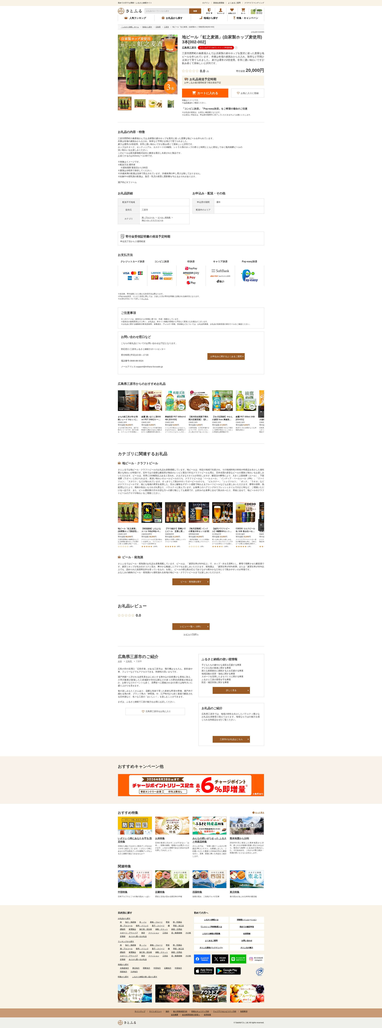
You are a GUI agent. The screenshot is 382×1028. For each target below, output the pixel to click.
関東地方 (146, 968)
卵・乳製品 (177, 922)
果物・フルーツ (156, 922)
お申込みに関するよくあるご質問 (226, 356)
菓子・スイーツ (158, 926)
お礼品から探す (124, 918)
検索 (195, 11)
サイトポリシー (155, 1011)
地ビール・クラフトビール (152, 220)
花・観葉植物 (176, 933)
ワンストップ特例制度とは (211, 927)
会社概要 (174, 1015)
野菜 (168, 922)
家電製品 (132, 929)
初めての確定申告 (247, 927)
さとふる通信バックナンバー (211, 948)
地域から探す (123, 964)
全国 (120, 661)
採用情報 (207, 1015)
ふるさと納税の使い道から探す (144, 977)
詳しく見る (231, 690)
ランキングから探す (126, 941)
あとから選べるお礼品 (138, 936)
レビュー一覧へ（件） (191, 626)
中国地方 (178, 968)
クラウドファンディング (254, 3)
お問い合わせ (246, 941)
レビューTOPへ (191, 634)
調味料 (122, 929)
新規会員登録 (218, 3)
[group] (148, 64)
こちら (145, 299)
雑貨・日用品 (176, 929)
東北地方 (136, 968)
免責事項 (243, 1011)
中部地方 (157, 968)
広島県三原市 (189, 47)
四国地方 (123, 972)
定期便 (122, 936)
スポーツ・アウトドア (129, 933)
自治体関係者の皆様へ (191, 1015)
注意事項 (187, 103)
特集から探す (123, 977)
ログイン (206, 3)
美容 (143, 933)
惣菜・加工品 (178, 926)
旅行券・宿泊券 (145, 929)
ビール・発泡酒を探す (191, 581)
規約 (167, 1011)
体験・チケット (161, 929)
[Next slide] (261, 412)
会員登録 (246, 934)
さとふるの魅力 (247, 948)
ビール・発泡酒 (164, 217)
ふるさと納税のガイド (209, 11)
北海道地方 (124, 968)
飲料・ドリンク (142, 926)
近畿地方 (167, 968)
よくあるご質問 (234, 3)
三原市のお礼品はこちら (231, 739)
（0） (207, 71)
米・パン (143, 922)
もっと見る (259, 813)
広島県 (129, 661)
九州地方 (134, 972)
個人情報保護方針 (180, 1011)
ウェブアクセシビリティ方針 (224, 1011)
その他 (188, 933)
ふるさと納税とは (211, 920)
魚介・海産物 (130, 922)
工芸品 (165, 933)
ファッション (153, 933)
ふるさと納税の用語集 (211, 934)
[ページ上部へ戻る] (371, 1008)
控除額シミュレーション (247, 920)
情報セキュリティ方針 (200, 1011)
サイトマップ (140, 1011)
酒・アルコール (148, 217)
